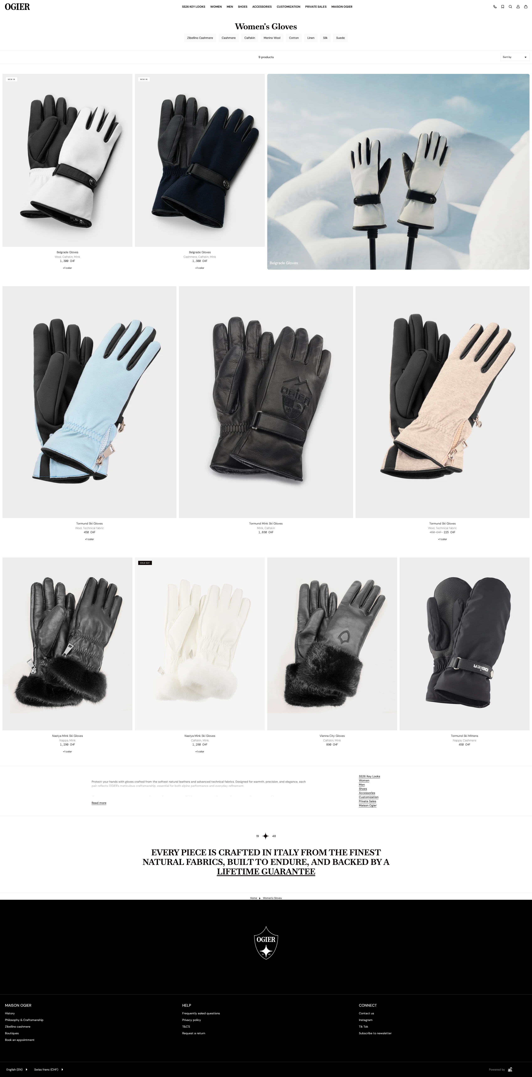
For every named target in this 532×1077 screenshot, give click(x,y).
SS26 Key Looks (369, 776)
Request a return (193, 1033)
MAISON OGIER (18, 1005)
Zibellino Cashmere (200, 38)
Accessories (367, 793)
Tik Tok (363, 1026)
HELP (186, 1005)
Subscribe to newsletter (375, 1033)
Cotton (294, 38)
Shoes (363, 789)
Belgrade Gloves (67, 252)
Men (362, 784)
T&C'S (186, 1026)
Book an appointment (19, 1040)
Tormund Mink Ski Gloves (266, 523)
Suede (340, 38)
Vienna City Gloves (332, 736)
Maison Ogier (368, 805)
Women (364, 780)
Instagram (366, 1020)
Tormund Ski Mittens (464, 736)
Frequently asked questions (201, 1013)
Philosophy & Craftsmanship (24, 1020)
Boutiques (12, 1033)
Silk (325, 38)
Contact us (366, 1013)
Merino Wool (272, 38)
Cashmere (229, 38)
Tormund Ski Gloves (89, 523)
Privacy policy (191, 1020)
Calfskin (249, 38)
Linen (310, 38)
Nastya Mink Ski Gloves (67, 736)
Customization (368, 797)
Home (253, 898)
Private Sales (367, 801)
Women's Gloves (272, 898)
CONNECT (368, 1005)
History (10, 1013)
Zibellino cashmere (17, 1026)
